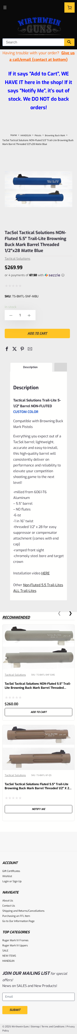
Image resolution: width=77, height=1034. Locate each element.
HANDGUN (26, 135)
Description (30, 367)
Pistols (38, 135)
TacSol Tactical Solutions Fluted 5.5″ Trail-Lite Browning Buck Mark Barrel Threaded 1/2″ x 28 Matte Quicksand (38, 788)
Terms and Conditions (53, 1026)
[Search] (69, 42)
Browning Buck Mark (55, 135)
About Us (7, 900)
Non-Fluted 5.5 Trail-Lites (43, 585)
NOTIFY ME (38, 809)
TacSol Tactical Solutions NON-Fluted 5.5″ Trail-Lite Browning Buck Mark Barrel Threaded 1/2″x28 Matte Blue (35, 242)
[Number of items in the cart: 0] (69, 7)
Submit (14, 1010)
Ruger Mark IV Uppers (15, 945)
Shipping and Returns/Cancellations (23, 911)
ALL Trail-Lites (24, 591)
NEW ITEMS (9, 955)
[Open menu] (4, 7)
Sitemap (35, 1026)
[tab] (31, 367)
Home (13, 135)
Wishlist (7, 876)
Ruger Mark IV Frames (15, 940)
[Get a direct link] (52, 572)
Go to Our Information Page (18, 921)
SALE (5, 950)
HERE (45, 573)
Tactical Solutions (17, 259)
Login (5, 881)
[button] (7, 349)
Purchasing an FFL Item (16, 916)
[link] (38, 672)
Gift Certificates (11, 871)
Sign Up (17, 881)
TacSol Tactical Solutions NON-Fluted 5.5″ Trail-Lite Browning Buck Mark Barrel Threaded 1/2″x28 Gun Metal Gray (38, 688)
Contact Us (8, 905)
